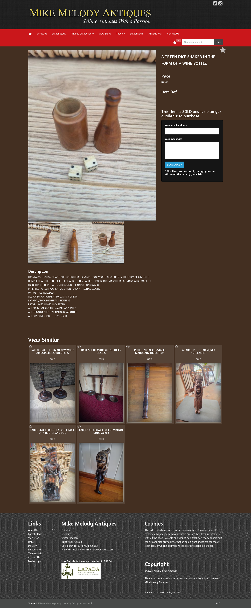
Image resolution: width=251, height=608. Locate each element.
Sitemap (32, 603)
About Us (33, 530)
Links (31, 542)
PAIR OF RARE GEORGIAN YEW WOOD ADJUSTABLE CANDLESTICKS (52, 351)
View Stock (105, 33)
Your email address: (176, 125)
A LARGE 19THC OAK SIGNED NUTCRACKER (198, 351)
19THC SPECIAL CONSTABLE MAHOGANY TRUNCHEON (150, 351)
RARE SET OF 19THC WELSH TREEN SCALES (101, 351)
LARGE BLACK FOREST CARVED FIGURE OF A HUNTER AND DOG (52, 431)
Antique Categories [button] (81, 33)
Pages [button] (119, 33)
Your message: (173, 139)
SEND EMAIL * (174, 164)
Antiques (42, 33)
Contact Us (173, 33)
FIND (218, 42)
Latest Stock (59, 33)
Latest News (136, 33)
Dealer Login (34, 561)
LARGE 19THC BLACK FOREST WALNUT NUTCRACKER (101, 431)
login (218, 603)
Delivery (32, 545)
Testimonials (35, 553)
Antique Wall (155, 33)
